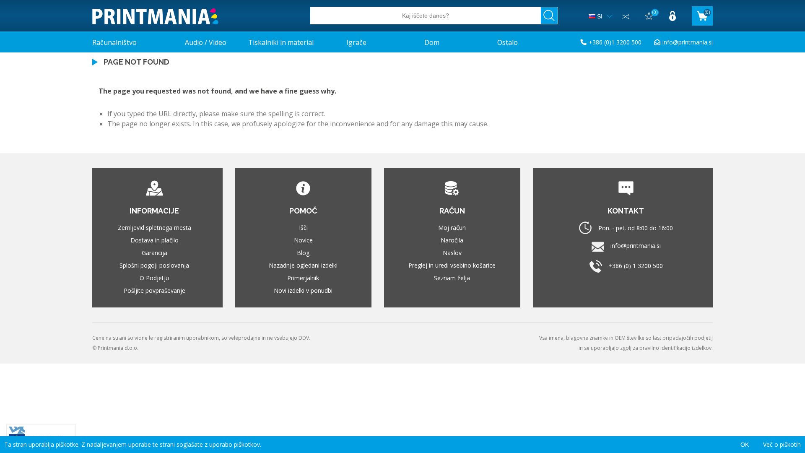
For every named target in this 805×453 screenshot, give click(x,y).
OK (744, 444)
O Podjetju (154, 278)
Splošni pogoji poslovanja (154, 265)
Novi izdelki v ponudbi (303, 290)
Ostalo (507, 42)
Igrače (356, 42)
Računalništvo (114, 42)
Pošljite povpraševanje (154, 290)
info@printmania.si (687, 42)
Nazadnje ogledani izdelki (303, 265)
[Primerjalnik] (625, 16)
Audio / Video (205, 42)
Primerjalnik (303, 278)
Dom (431, 42)
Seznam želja (452, 278)
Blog (303, 253)
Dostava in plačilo (154, 240)
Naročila (452, 240)
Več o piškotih (782, 444)
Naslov (452, 253)
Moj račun (452, 228)
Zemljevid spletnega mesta (154, 228)
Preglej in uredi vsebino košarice (452, 265)
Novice (303, 240)
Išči (303, 228)
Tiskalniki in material (281, 42)
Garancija (154, 253)
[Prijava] (672, 16)
